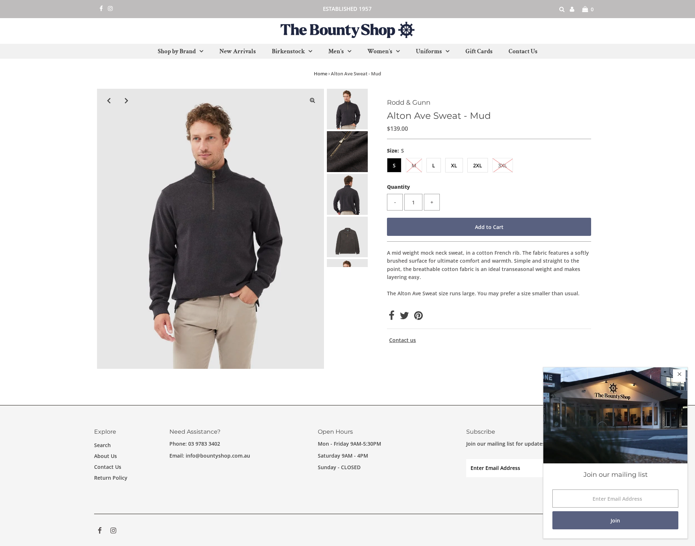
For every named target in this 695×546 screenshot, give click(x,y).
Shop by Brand (177, 51)
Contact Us (107, 466)
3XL (502, 165)
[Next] (126, 100)
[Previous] (109, 100)
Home (320, 73)
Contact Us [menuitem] (523, 51)
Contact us (402, 340)
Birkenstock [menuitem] (288, 51)
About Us (105, 456)
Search (102, 445)
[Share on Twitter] (404, 317)
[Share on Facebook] (392, 317)
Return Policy (110, 477)
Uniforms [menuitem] (429, 51)
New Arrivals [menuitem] (237, 51)
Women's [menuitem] (379, 51)
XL (454, 165)
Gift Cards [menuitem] (479, 51)
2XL (477, 165)
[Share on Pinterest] (418, 317)
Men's (336, 51)
